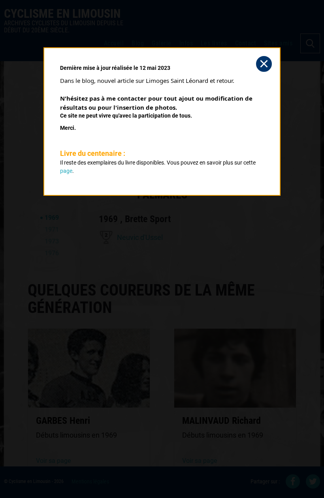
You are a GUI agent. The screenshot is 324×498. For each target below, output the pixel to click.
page (66, 171)
